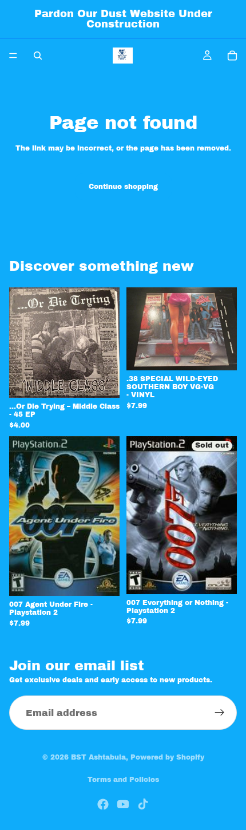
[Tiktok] (143, 804)
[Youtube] (123, 804)
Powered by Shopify (167, 757)
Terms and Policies (123, 780)
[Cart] (232, 55)
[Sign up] (220, 713)
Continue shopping (123, 187)
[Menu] (13, 55)
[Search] (37, 55)
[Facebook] (103, 804)
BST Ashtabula (98, 757)
